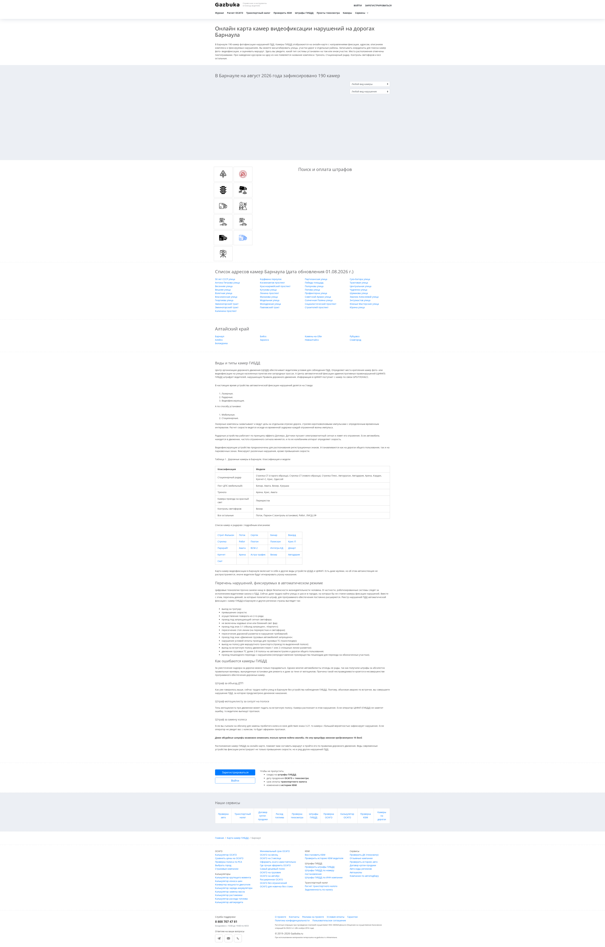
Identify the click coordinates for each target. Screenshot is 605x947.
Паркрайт (223, 547)
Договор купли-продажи (263, 816)
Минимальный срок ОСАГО (275, 851)
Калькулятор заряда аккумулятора (233, 887)
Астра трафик (258, 554)
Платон (255, 541)
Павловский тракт (269, 307)
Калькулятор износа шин (228, 881)
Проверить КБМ (283, 12)
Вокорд (292, 535)
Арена (242, 554)
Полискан (275, 541)
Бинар (273, 535)
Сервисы (360, 12)
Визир (273, 554)
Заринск (264, 339)
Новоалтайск (312, 339)
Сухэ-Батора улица (360, 279)
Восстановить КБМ (315, 854)
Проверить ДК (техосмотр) (364, 854)
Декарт (292, 547)
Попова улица (312, 289)
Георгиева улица (224, 300)
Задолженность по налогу (319, 889)
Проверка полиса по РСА (228, 861)
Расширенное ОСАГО (271, 879)
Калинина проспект (226, 310)
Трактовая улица (359, 282)
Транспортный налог (258, 12)
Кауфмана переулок (271, 279)
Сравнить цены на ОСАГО (229, 858)
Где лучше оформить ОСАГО (275, 865)
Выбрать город (223, 865)
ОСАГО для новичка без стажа (276, 886)
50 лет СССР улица (225, 279)
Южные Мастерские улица (364, 303)
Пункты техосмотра (328, 12)
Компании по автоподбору (364, 875)
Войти (358, 5)
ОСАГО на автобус (270, 875)
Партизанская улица (316, 279)
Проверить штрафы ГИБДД (319, 866)
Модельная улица (269, 300)
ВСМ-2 (254, 547)
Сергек (254, 535)
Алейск (219, 339)
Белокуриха (221, 343)
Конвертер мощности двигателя (232, 884)
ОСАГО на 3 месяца (270, 858)
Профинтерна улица (316, 293)
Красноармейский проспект (275, 286)
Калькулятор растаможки (228, 895)
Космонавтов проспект (272, 282)
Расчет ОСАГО (235, 12)
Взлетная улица (223, 293)
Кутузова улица (268, 289)
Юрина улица (357, 307)
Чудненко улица (358, 289)
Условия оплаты (335, 916)
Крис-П (292, 541)
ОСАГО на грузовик (270, 872)
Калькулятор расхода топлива (231, 898)
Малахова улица (269, 296)
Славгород (355, 339)
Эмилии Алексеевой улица (364, 296)
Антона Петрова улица (227, 282)
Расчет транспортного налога (321, 886)
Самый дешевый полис (272, 868)
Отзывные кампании (361, 858)
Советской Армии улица (318, 296)
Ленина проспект (269, 293)
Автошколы (356, 872)
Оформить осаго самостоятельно (278, 861)
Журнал (219, 12)
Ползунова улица (314, 286)
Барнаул (219, 336)
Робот (242, 541)
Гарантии (352, 916)
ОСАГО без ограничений (273, 882)
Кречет (221, 554)
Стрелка (222, 541)
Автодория (294, 554)
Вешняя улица (223, 289)
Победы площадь (314, 282)
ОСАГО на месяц (269, 854)
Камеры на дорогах (381, 816)
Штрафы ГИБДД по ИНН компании (324, 877)
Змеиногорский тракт (227, 303)
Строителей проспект (316, 307)
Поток (242, 535)
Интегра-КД (276, 547)
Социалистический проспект (320, 303)
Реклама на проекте (313, 916)
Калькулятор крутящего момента (233, 877)
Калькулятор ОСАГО (226, 854)
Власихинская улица (226, 296)
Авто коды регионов (361, 868)
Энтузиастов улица (360, 300)
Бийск (263, 336)
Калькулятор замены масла (230, 891)
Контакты (294, 916)
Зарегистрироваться (378, 5)
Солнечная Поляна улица (319, 300)
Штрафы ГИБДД (304, 12)
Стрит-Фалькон (226, 535)
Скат (220, 561)
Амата (242, 547)
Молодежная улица (270, 303)
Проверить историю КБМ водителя (324, 858)
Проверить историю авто (363, 861)
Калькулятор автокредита (229, 902)
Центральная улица (360, 286)
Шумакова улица (359, 293)
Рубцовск (355, 336)
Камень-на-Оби (313, 336)
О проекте (280, 916)
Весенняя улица (224, 286)
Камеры (347, 12)
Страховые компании (226, 868)
